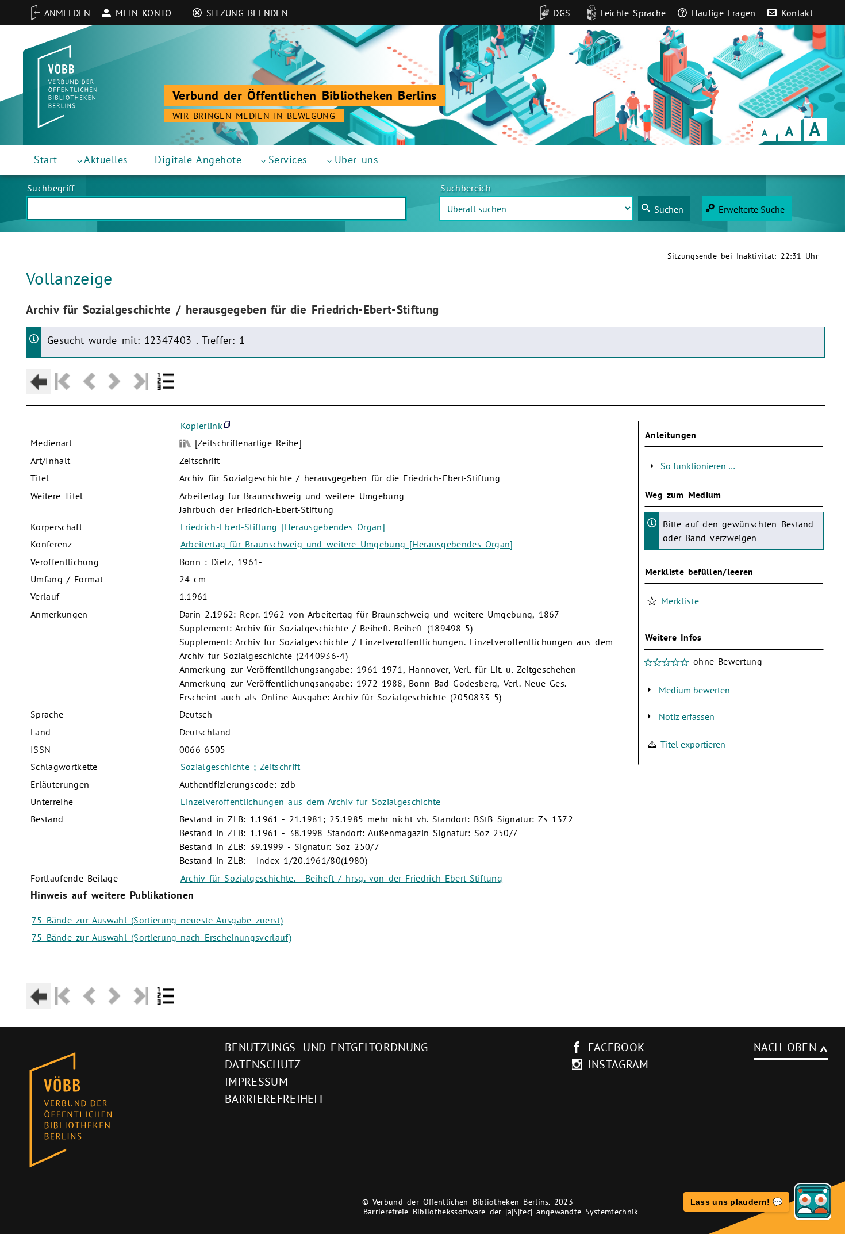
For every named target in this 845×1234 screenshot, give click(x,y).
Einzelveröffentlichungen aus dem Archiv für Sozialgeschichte (310, 801)
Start (45, 159)
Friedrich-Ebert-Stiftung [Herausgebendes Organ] (282, 526)
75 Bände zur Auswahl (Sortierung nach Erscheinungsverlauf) (161, 937)
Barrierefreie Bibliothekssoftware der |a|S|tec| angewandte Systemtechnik (501, 1211)
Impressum (256, 1081)
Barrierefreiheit (274, 1098)
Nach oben (785, 1047)
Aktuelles (106, 159)
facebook (616, 1047)
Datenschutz (263, 1064)
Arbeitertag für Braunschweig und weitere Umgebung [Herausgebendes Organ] (346, 544)
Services (288, 159)
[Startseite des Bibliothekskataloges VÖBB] (111, 1110)
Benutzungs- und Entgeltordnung (326, 1047)
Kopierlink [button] (201, 425)
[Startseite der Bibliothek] (67, 87)
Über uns (357, 159)
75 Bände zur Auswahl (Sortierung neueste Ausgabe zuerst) (157, 920)
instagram (618, 1064)
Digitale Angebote (198, 159)
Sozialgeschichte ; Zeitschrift (240, 766)
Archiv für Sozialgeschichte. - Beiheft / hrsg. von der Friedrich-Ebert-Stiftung (341, 878)
